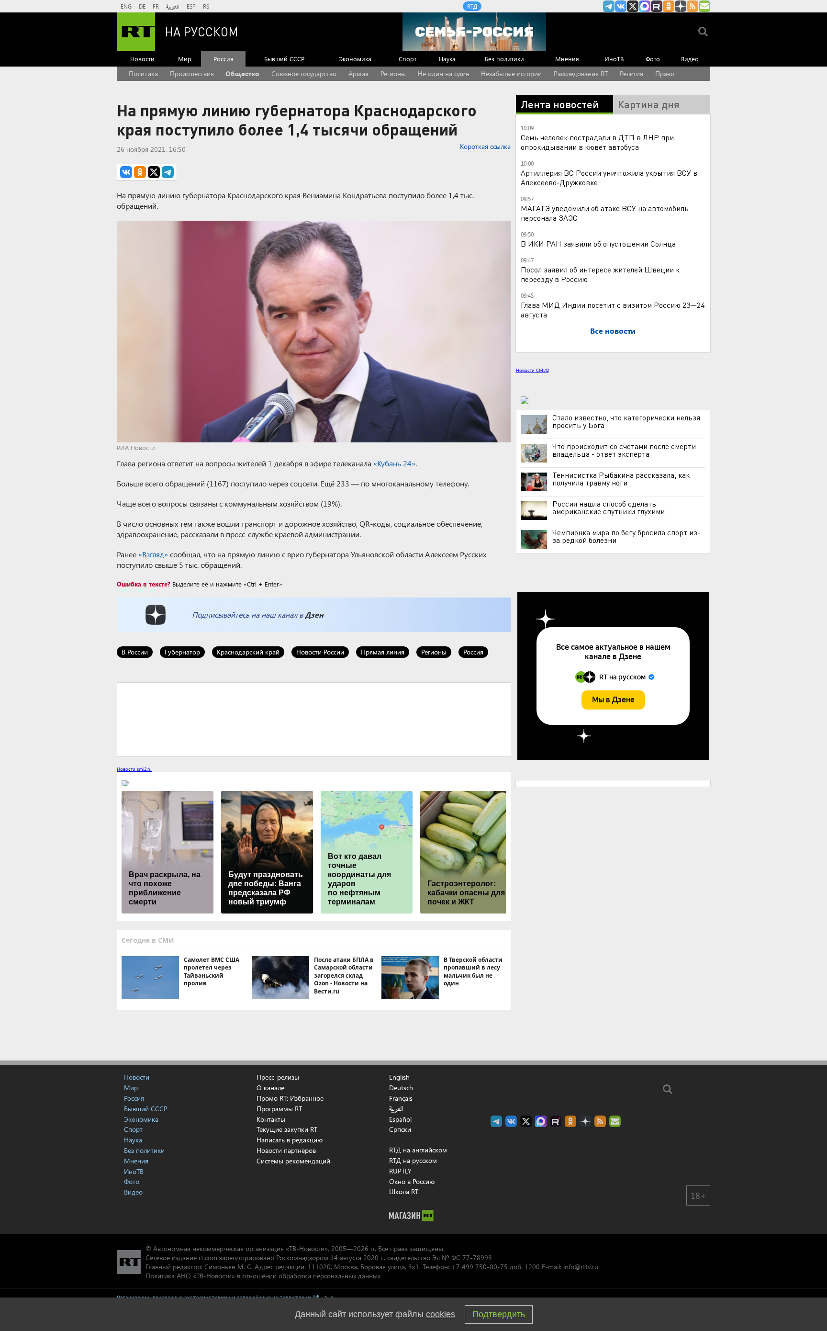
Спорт (407, 59)
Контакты (271, 1119)
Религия (631, 73)
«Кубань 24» (394, 463)
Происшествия (192, 73)
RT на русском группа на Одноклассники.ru (668, 6)
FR (156, 6)
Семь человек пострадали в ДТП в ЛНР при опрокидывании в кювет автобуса (597, 142)
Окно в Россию (412, 1181)
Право (664, 73)
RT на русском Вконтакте (620, 6)
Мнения (567, 59)
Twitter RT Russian (632, 6)
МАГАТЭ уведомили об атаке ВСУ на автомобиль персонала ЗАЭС (605, 213)
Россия (223, 59)
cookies (440, 1314)
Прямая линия (382, 651)
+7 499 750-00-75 (479, 1266)
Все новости (613, 331)
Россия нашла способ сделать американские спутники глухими (608, 507)
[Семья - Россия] (474, 31)
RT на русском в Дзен (680, 6)
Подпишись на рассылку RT (704, 6)
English (399, 1077)
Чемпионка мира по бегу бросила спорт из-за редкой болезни (626, 536)
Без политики (504, 59)
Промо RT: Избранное (290, 1098)
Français (401, 1098)
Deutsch (401, 1087)
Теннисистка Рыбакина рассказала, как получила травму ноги (621, 478)
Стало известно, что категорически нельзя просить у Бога (626, 421)
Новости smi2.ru (134, 769)
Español (400, 1119)
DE (142, 6)
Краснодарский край (248, 651)
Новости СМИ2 (532, 370)
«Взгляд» (153, 554)
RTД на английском (418, 1149)
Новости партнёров (286, 1150)
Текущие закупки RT (287, 1129)
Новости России (320, 651)
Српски (400, 1129)
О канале (270, 1087)
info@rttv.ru (580, 1266)
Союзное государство (303, 73)
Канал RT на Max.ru (644, 6)
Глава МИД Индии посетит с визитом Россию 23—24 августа (612, 309)
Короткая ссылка (485, 146)
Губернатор (182, 651)
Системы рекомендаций (293, 1160)
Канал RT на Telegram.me (609, 6)
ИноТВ (614, 59)
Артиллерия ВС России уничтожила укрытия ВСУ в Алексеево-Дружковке (609, 177)
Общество (242, 73)
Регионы (393, 73)
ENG (126, 6)
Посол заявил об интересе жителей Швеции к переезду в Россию (600, 274)
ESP (191, 6)
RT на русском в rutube (656, 6)
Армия (358, 73)
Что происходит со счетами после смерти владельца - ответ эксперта (624, 450)
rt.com (208, 1257)
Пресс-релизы (278, 1077)
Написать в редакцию (290, 1139)
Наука (447, 59)
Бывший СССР (284, 59)
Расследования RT (581, 73)
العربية (172, 6)
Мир (184, 59)
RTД (472, 6)
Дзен (314, 614)
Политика (143, 73)
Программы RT (279, 1108)
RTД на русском (413, 1160)
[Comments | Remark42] (314, 719)
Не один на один (443, 73)
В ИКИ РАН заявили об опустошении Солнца (598, 243)
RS (206, 6)
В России (135, 651)
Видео (690, 59)
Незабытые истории (511, 73)
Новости (142, 59)
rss (692, 6)
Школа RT (403, 1191)
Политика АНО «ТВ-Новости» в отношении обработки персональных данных (262, 1275)
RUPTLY (400, 1170)
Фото (653, 59)
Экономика (355, 59)
